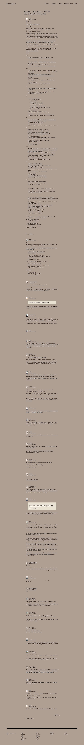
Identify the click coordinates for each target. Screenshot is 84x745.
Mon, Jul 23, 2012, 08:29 (32, 444)
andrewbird (31, 627)
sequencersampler (33, 281)
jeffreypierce (31, 651)
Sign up (76, 3)
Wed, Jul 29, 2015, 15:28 (32, 613)
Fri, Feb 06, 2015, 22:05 (32, 563)
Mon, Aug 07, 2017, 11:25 (32, 628)
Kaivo (22, 735)
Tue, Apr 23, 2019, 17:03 (32, 706)
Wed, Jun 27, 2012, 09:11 (32, 355)
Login (66, 733)
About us (60, 3)
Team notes (38, 736)
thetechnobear (32, 598)
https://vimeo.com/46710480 (32, 479)
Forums (27, 11)
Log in (71, 3)
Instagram (52, 733)
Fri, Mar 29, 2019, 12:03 (32, 680)
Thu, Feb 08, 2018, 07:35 (32, 667)
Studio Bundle (23, 738)
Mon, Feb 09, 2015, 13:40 (32, 589)
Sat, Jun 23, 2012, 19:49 (32, 19)
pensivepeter (31, 666)
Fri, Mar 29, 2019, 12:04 (32, 691)
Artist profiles (38, 734)
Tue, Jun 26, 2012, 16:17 (32, 341)
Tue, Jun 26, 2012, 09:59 (32, 240)
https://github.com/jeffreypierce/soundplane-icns (38, 659)
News (37, 735)
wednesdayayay (32, 486)
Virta (22, 736)
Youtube (51, 734)
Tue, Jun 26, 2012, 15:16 (32, 331)
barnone (31, 354)
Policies (37, 739)
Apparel (22, 739)
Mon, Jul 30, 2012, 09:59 (32, 460)
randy (30, 18)
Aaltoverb (23, 734)
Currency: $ (66, 3)
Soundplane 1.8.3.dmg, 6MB (34, 24)
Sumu (22, 737)
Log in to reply (57, 715)
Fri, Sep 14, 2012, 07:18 (32, 487)
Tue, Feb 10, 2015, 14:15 (32, 599)
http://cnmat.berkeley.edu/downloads (45, 46)
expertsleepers (32, 314)
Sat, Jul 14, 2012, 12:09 (32, 420)
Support (37, 738)
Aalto (22, 733)
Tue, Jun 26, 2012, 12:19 (32, 298)
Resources (53, 3)
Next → (32, 234)
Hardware (37, 11)
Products (47, 3)
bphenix (30, 431)
